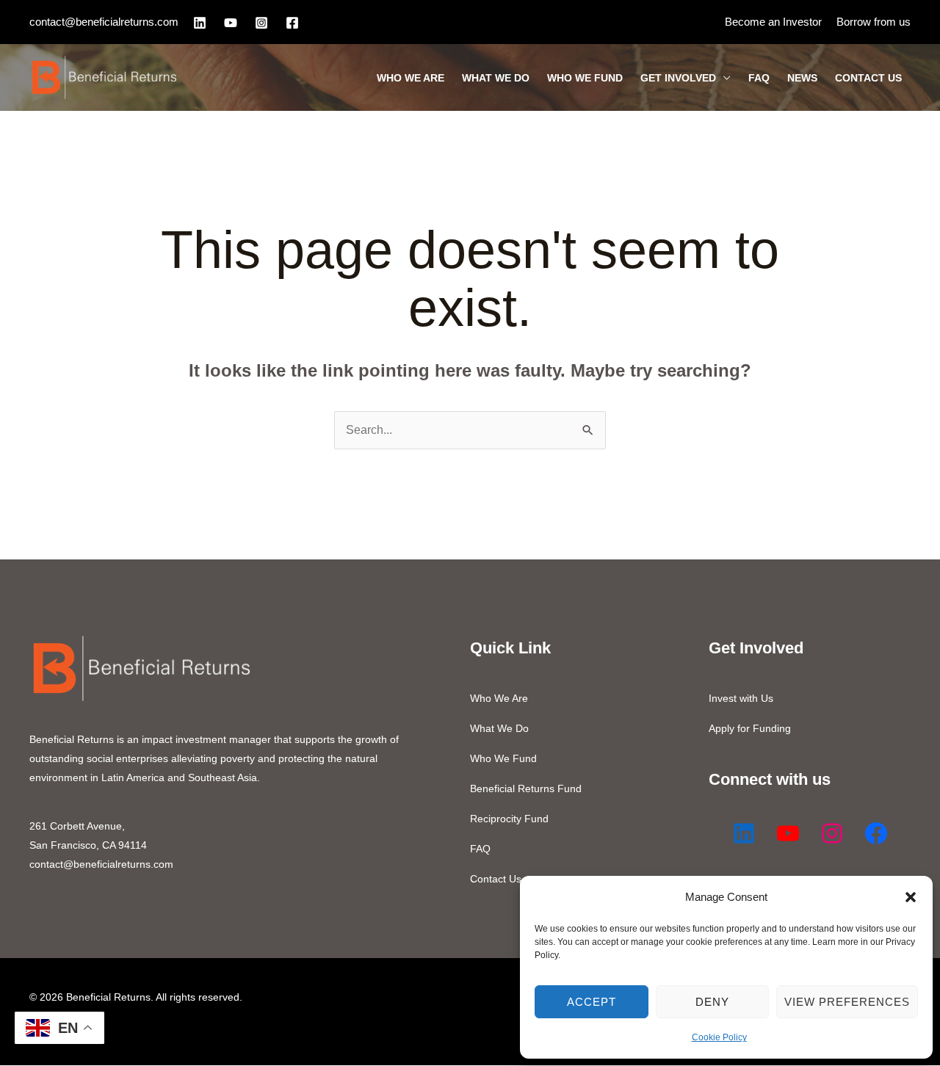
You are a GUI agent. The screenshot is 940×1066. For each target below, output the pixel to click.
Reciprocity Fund (509, 818)
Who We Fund (585, 78)
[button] (910, 897)
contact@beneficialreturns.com (103, 21)
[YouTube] (230, 22)
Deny (712, 1002)
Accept (591, 1002)
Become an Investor (773, 21)
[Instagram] (261, 22)
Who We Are (410, 78)
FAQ (759, 78)
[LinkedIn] (199, 22)
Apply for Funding (750, 728)
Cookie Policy (719, 1037)
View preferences (847, 1002)
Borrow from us (873, 21)
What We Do (495, 78)
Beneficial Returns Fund (526, 788)
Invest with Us (741, 698)
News (802, 78)
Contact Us (868, 78)
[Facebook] (292, 22)
